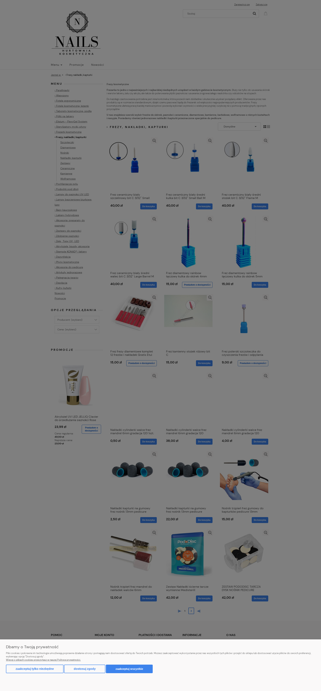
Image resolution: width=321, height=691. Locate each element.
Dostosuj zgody (85, 668)
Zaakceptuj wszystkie (129, 668)
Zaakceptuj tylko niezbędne (35, 668)
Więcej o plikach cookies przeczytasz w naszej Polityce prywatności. (43, 659)
